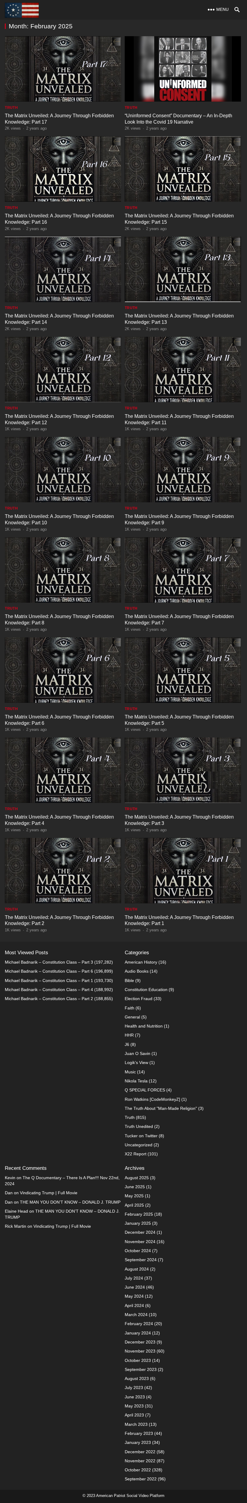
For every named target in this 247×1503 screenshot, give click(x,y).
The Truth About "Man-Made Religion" (161, 1108)
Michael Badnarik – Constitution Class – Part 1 (49, 980)
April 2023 (134, 1415)
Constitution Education (146, 989)
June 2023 (135, 1396)
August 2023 (137, 1378)
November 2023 (140, 1351)
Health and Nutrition (144, 1026)
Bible (129, 980)
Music (130, 1071)
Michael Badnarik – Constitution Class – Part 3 (49, 962)
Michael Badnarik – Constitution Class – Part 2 (49, 998)
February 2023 (139, 1433)
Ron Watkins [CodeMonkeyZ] (152, 1099)
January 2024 (138, 1333)
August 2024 (137, 1269)
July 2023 (134, 1387)
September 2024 (141, 1259)
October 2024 (138, 1250)
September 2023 (141, 1369)
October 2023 (138, 1360)
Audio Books (137, 971)
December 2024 (140, 1232)
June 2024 (135, 1287)
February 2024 (139, 1323)
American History (141, 962)
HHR (129, 1035)
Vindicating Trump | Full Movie (48, 1192)
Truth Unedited (139, 1126)
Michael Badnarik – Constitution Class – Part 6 (49, 971)
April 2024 (134, 1305)
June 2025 (135, 1186)
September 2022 (141, 1478)
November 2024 (140, 1241)
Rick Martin (15, 1226)
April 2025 (134, 1205)
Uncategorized (138, 1144)
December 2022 (140, 1451)
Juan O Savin (137, 1053)
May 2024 (134, 1296)
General (132, 1017)
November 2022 (140, 1460)
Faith (129, 1008)
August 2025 (137, 1177)
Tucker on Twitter (141, 1135)
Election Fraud (138, 998)
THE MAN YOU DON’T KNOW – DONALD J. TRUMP (70, 1202)
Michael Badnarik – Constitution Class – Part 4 (49, 989)
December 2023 (140, 1342)
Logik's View (136, 1062)
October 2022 (138, 1469)
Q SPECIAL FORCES (145, 1090)
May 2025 (134, 1195)
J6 (127, 1044)
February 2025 (139, 1214)
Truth (11, 108)
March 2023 (136, 1424)
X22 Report (135, 1153)
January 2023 (138, 1442)
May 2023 (134, 1406)
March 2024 (136, 1314)
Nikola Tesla (136, 1080)
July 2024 (134, 1278)
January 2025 (138, 1223)
